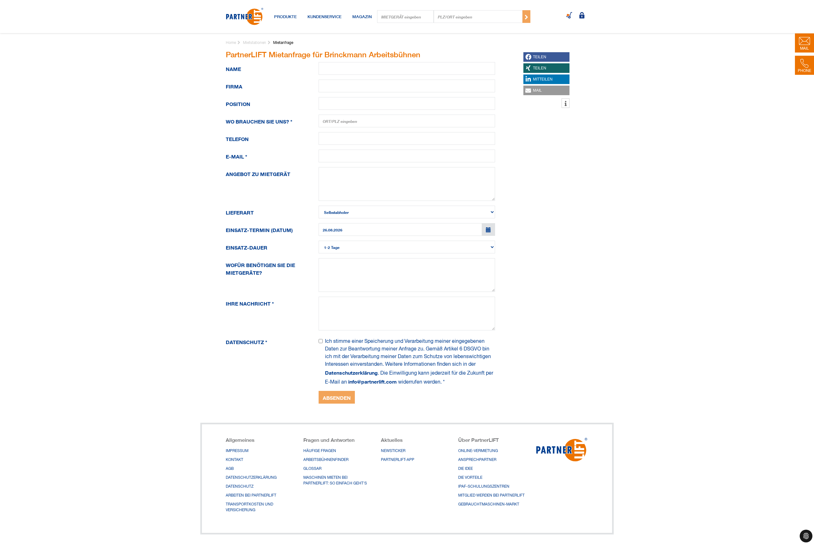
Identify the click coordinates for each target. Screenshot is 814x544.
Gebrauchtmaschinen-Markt (488, 504)
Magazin (362, 16)
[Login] (582, 16)
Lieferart (240, 211)
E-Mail (236, 155)
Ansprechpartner (477, 460)
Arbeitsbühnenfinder (325, 460)
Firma (234, 85)
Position (238, 103)
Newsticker (393, 451)
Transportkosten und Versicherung (249, 507)
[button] (546, 57)
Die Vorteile (470, 478)
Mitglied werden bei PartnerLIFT (491, 496)
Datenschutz (246, 341)
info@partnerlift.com (372, 381)
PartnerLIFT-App (397, 460)
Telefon (237, 138)
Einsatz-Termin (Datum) (259, 229)
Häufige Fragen (319, 451)
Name (233, 68)
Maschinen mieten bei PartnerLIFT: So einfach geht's (335, 480)
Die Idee (465, 469)
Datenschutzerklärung (351, 372)
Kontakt (234, 460)
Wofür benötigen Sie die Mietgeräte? (260, 268)
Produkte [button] (285, 16)
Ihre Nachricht (250, 302)
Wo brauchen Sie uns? (259, 120)
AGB (230, 469)
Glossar (312, 469)
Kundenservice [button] (324, 16)
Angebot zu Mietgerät (258, 173)
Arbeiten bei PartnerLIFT (251, 496)
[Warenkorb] (569, 16)
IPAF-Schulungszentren (483, 487)
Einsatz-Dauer (246, 246)
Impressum (237, 451)
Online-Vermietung (478, 451)
